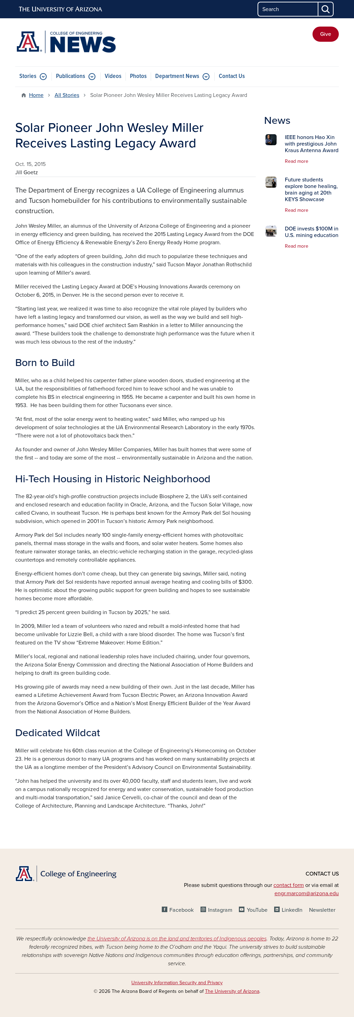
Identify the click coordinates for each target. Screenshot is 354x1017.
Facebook (181, 910)
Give (325, 34)
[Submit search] (326, 9)
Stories (27, 76)
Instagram (220, 910)
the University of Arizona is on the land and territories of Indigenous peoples (177, 938)
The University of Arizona (232, 991)
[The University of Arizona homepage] (61, 9)
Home (36, 95)
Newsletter (322, 910)
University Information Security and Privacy (177, 983)
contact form (288, 885)
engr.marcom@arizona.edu (306, 893)
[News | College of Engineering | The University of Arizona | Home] (66, 42)
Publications (70, 76)
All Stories (67, 95)
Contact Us (232, 76)
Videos (113, 76)
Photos (138, 76)
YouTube (257, 910)
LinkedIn (292, 910)
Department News (177, 76)
